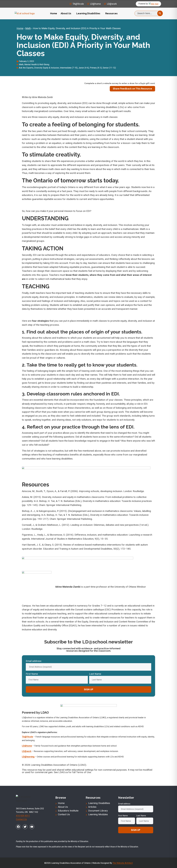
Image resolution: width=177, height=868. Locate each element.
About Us (66, 13)
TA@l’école (27, 736)
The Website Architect (123, 863)
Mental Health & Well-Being (36, 64)
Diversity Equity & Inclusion (46, 68)
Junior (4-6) (83, 68)
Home (53, 13)
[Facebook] (18, 826)
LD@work (26, 751)
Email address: (34, 661)
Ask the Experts (26, 68)
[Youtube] (31, 826)
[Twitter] (25, 826)
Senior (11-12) (109, 68)
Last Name (95, 673)
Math (28, 28)
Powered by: (143, 3)
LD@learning (28, 756)
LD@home (27, 746)
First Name (32, 673)
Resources (111, 13)
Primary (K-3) (96, 68)
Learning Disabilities (88, 13)
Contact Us (21, 819)
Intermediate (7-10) (68, 68)
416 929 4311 (23, 815)
